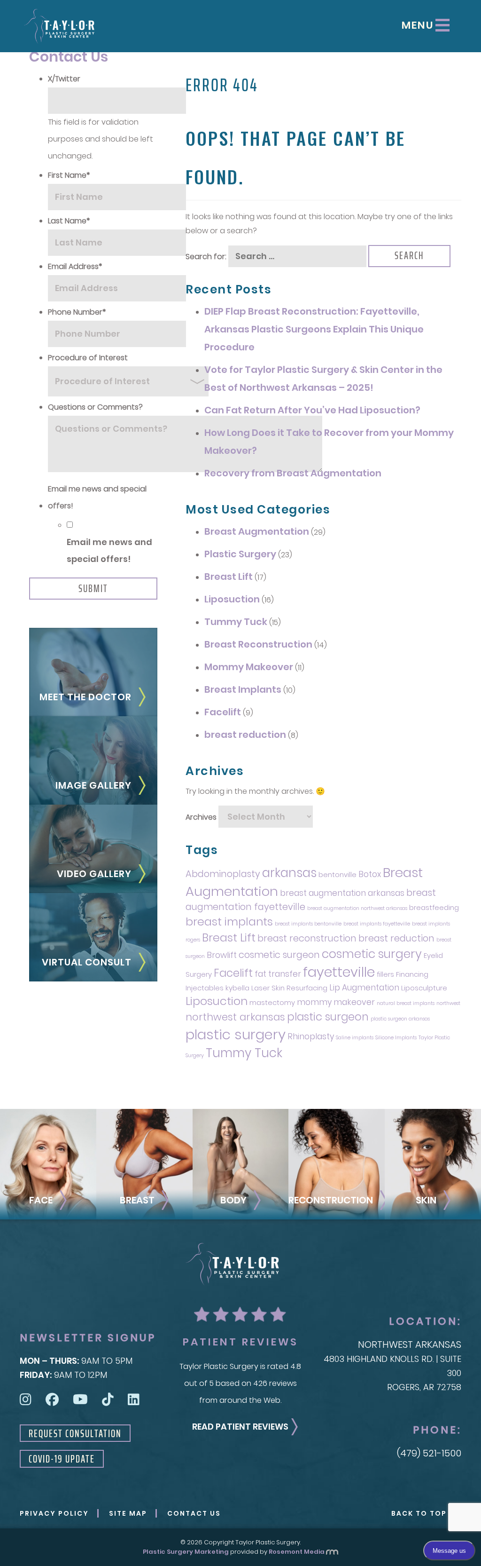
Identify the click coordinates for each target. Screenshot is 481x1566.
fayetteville (339, 972)
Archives (201, 817)
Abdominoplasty (223, 874)
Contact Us (194, 1513)
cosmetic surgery (372, 954)
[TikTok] (108, 1400)
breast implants (229, 921)
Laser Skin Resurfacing (289, 988)
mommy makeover (336, 1002)
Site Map (128, 1513)
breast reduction (245, 734)
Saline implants (354, 1037)
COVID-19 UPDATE (62, 1459)
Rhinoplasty (310, 1036)
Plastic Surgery (240, 554)
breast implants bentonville (308, 923)
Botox (369, 874)
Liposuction (232, 599)
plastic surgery (236, 1034)
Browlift (222, 955)
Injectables (205, 988)
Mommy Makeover (248, 666)
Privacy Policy (54, 1513)
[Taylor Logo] (59, 26)
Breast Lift (228, 576)
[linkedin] (134, 1400)
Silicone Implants (396, 1037)
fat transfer (278, 974)
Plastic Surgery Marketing (186, 1551)
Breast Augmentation (256, 531)
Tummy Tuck (235, 621)
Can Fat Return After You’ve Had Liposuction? (312, 410)
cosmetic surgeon (279, 955)
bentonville (337, 874)
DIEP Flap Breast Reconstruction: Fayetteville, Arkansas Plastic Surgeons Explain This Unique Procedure (314, 329)
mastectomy (272, 1002)
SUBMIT (93, 588)
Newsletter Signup (88, 1337)
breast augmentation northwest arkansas (357, 908)
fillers (385, 974)
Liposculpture (424, 988)
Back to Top (419, 1513)
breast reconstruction (307, 938)
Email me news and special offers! (109, 550)
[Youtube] (80, 1400)
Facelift (222, 712)
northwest (448, 1003)
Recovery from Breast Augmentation (292, 473)
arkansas (289, 872)
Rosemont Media (297, 1551)
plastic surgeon (328, 1016)
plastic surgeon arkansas (400, 1018)
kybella (237, 988)
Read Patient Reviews (240, 1426)
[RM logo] (332, 1551)
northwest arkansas (235, 1017)
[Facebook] (52, 1400)
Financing (412, 974)
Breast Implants (242, 689)
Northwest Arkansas (409, 1344)
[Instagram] (25, 1400)
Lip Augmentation (364, 987)
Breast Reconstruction (258, 644)
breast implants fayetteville (376, 923)
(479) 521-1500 (429, 1453)
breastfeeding (434, 907)
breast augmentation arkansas (342, 893)
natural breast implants (405, 1003)
